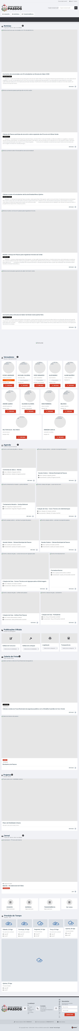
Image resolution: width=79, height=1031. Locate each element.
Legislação (45, 645)
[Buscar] (75, 7)
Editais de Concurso (9, 645)
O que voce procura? (53, 7)
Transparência (65, 645)
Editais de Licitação (29, 645)
